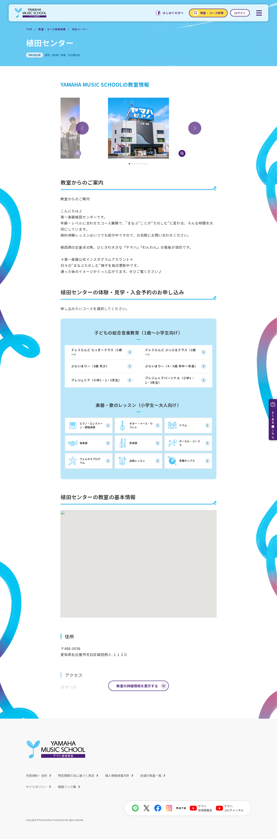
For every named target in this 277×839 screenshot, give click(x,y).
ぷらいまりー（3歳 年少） (90, 366)
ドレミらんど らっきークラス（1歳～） (96, 352)
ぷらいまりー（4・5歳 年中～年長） (171, 366)
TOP (29, 29)
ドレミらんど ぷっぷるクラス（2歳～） (170, 352)
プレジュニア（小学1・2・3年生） (96, 380)
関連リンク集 (67, 787)
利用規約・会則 (36, 775)
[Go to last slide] (82, 128)
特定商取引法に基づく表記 (76, 775)
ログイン (240, 13)
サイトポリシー (36, 787)
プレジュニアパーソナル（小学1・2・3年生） (170, 380)
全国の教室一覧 (150, 775)
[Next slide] (194, 128)
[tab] (129, 163)
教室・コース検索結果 (52, 29)
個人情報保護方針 (117, 775)
